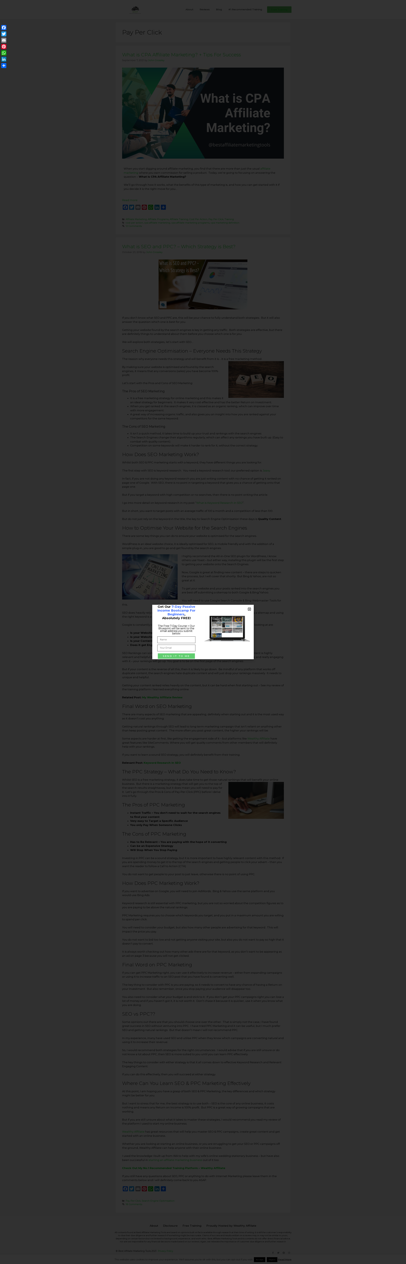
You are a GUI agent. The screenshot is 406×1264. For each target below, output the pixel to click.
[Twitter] (4, 34)
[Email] (4, 40)
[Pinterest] (4, 46)
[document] (203, 632)
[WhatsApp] (4, 53)
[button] (249, 609)
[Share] (4, 65)
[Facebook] (4, 27)
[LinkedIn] (4, 59)
